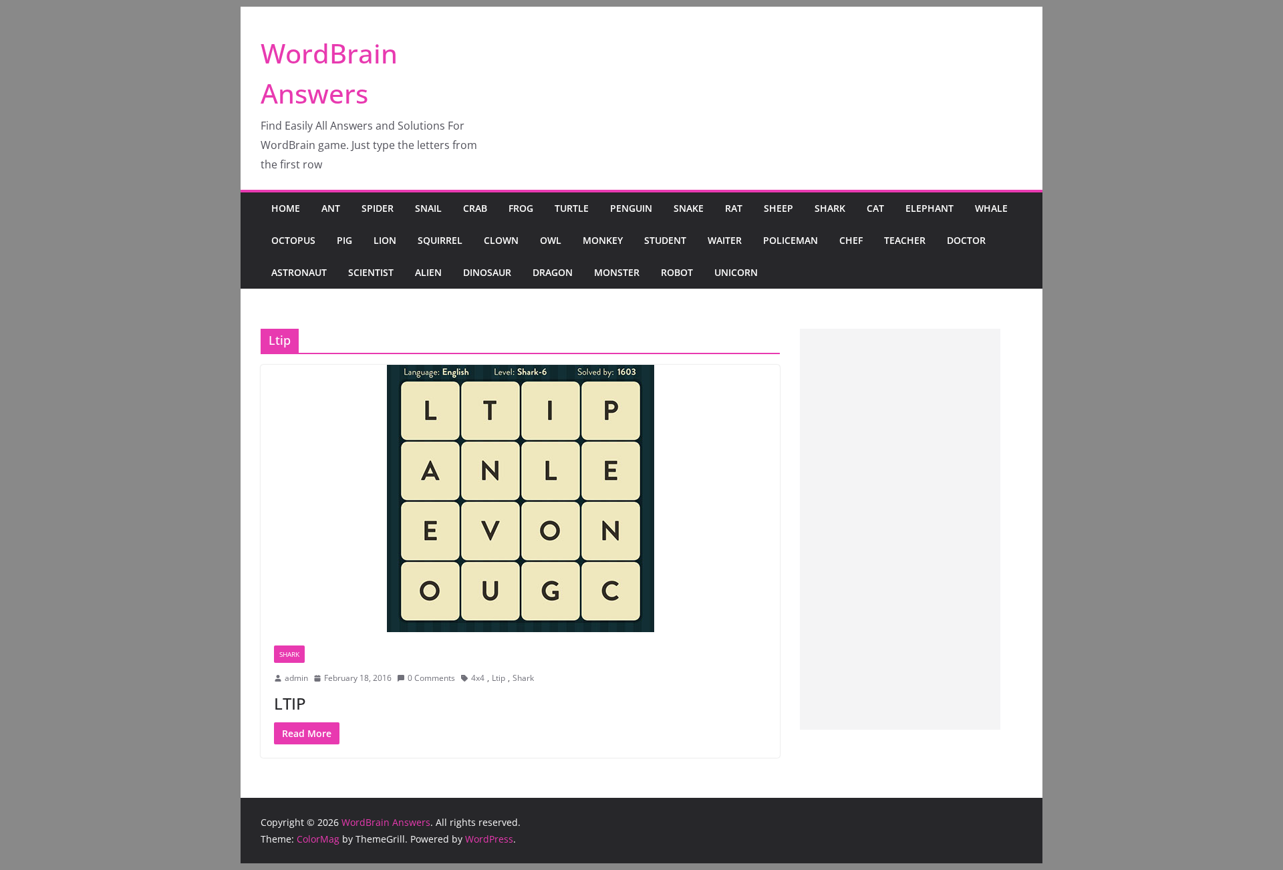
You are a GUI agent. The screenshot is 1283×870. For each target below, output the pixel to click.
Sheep (778, 208)
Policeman (790, 240)
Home (285, 208)
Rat (733, 208)
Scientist (371, 272)
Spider (378, 208)
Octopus (293, 240)
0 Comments (431, 678)
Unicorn (736, 272)
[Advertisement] (900, 529)
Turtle (572, 208)
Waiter (725, 240)
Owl (550, 240)
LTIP (290, 703)
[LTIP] (520, 498)
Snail (428, 208)
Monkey (603, 240)
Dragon (553, 272)
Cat (875, 208)
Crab (475, 208)
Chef (851, 240)
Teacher (904, 240)
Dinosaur (487, 272)
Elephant (929, 208)
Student (665, 240)
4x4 (477, 678)
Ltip (498, 678)
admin (296, 678)
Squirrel (440, 240)
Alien (428, 272)
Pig (344, 240)
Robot (677, 272)
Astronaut (299, 272)
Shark (830, 208)
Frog (521, 208)
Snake (689, 208)
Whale (991, 208)
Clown (501, 240)
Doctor (966, 240)
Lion (385, 240)
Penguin (631, 208)
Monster (616, 272)
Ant (330, 208)
